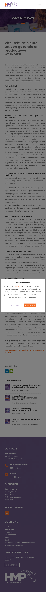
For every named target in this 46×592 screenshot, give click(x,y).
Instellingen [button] (14, 305)
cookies (18, 286)
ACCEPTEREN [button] (30, 305)
